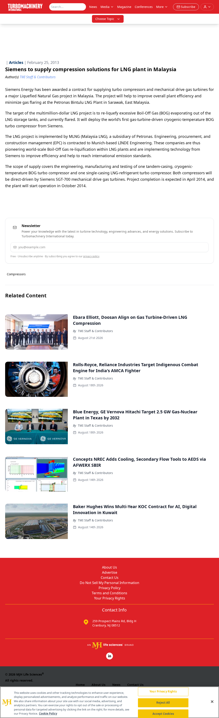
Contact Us (109, 577)
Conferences (144, 7)
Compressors (16, 274)
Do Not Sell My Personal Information (109, 582)
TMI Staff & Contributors (95, 331)
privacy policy (91, 256)
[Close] (212, 701)
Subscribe (192, 247)
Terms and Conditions (109, 593)
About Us (109, 567)
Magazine (124, 7)
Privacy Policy (109, 588)
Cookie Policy (48, 713)
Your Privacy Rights (109, 598)
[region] (109, 702)
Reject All (163, 702)
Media (105, 7)
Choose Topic (104, 19)
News (93, 7)
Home (80, 685)
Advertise (109, 572)
